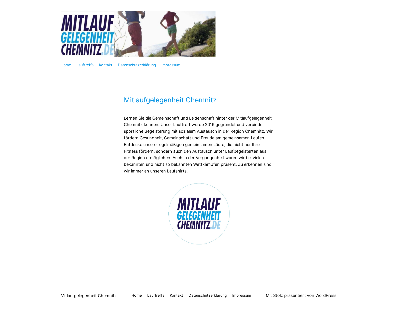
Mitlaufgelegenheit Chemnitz (89, 295)
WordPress (325, 295)
